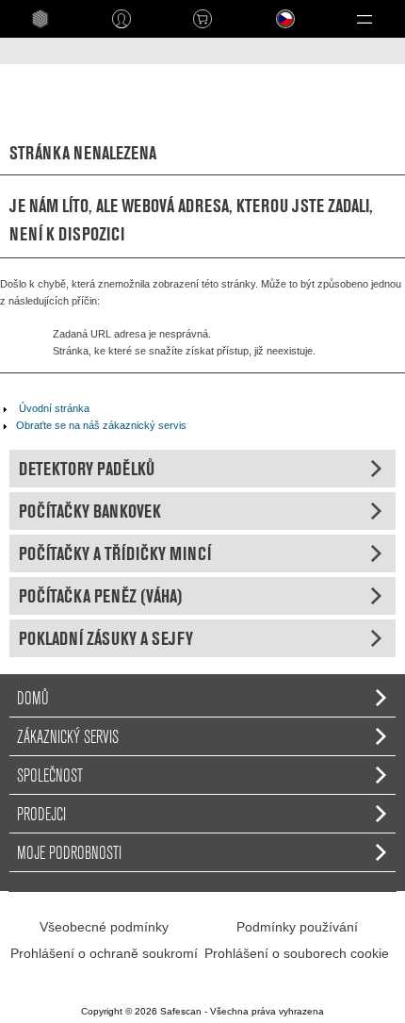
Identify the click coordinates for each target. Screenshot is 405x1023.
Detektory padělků (86, 468)
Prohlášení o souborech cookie (296, 953)
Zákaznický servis (68, 736)
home (40, 19)
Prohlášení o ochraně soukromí (104, 953)
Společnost (50, 775)
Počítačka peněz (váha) (101, 596)
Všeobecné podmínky (104, 927)
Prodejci (41, 813)
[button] (364, 19)
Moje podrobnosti (69, 852)
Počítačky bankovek (90, 511)
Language (273, 33)
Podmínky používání (297, 927)
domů (33, 697)
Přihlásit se (121, 19)
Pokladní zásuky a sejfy (106, 638)
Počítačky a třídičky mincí (115, 553)
